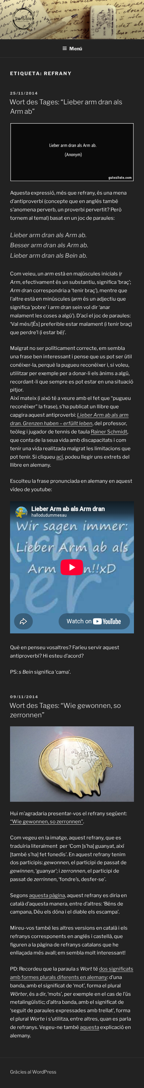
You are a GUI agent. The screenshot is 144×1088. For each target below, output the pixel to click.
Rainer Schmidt (109, 432)
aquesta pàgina (47, 895)
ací (59, 457)
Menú (75, 48)
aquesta (89, 1027)
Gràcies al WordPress (33, 1072)
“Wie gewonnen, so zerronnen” (46, 822)
